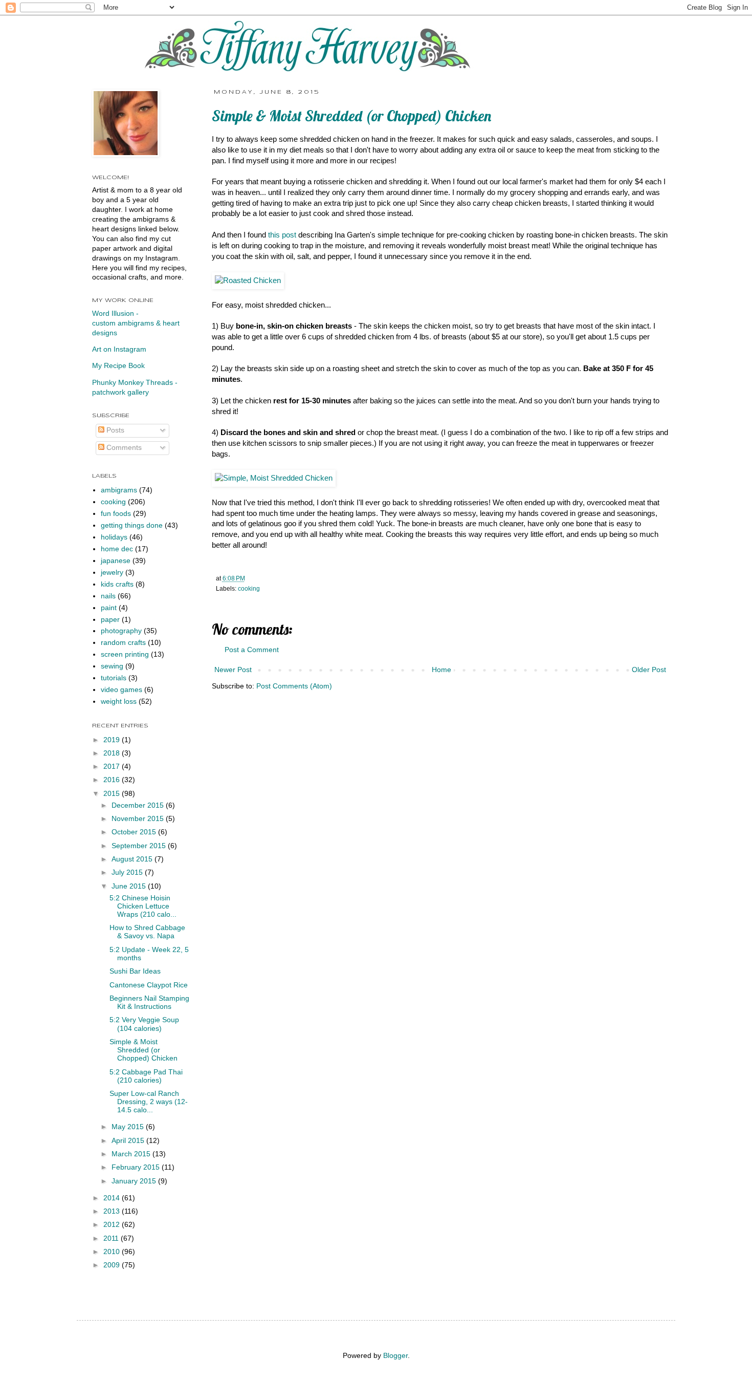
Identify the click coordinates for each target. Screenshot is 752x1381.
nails (108, 596)
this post (282, 235)
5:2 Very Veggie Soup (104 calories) (144, 1024)
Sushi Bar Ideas (135, 971)
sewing (112, 666)
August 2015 (133, 859)
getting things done (132, 525)
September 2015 (140, 846)
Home (441, 670)
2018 (112, 753)
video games (121, 690)
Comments (123, 447)
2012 (112, 1224)
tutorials (113, 678)
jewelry (112, 572)
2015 (112, 793)
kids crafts (117, 584)
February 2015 (137, 1167)
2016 (112, 780)
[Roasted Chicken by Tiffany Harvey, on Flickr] (248, 280)
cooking (249, 588)
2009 (112, 1265)
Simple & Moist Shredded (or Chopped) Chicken (143, 1050)
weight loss (119, 701)
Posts (114, 430)
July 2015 (128, 872)
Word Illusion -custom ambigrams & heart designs (136, 323)
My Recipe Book (118, 366)
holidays (114, 537)
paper (110, 619)
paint (109, 608)
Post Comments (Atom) (294, 686)
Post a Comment (252, 650)
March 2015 (132, 1154)
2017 (112, 766)
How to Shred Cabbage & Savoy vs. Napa (147, 932)
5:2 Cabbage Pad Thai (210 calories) (146, 1076)
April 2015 (129, 1141)
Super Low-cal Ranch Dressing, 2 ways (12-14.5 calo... (148, 1102)
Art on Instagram (119, 349)
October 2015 (135, 832)
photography (121, 631)
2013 (112, 1211)
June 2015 (130, 886)
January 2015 (135, 1181)
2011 (112, 1238)
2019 (112, 740)
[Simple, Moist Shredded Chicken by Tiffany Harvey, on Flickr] (274, 478)
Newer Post (233, 670)
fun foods (116, 513)
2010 (112, 1252)
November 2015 (139, 819)
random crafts (123, 642)
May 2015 (129, 1127)
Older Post (649, 670)
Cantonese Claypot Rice (148, 985)
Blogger (395, 1356)
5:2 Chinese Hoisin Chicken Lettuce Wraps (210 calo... (142, 906)
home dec (117, 549)
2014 (112, 1198)
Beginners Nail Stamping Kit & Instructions (149, 1002)
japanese (115, 561)
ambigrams (119, 490)
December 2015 (139, 805)
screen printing (125, 654)
